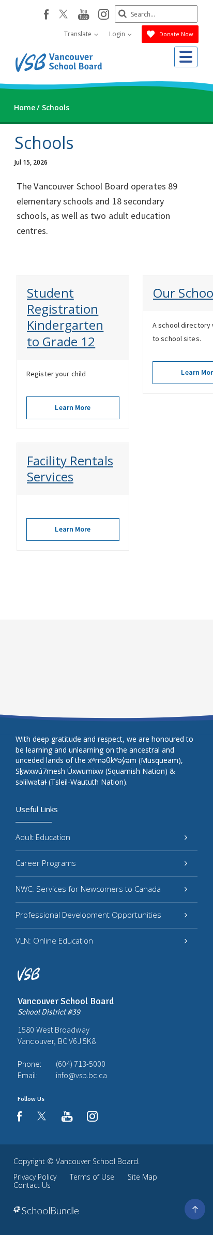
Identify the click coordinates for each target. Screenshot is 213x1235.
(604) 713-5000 (80, 1063)
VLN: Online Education (54, 940)
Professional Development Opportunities (88, 914)
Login (118, 34)
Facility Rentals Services (70, 468)
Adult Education (43, 837)
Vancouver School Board (97, 1161)
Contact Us (32, 1185)
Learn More (72, 407)
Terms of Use (92, 1177)
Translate (78, 34)
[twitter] (63, 15)
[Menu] (185, 57)
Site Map (142, 1177)
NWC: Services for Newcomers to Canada (88, 889)
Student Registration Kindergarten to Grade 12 (65, 317)
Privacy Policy (34, 1177)
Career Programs (46, 863)
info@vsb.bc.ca (81, 1075)
